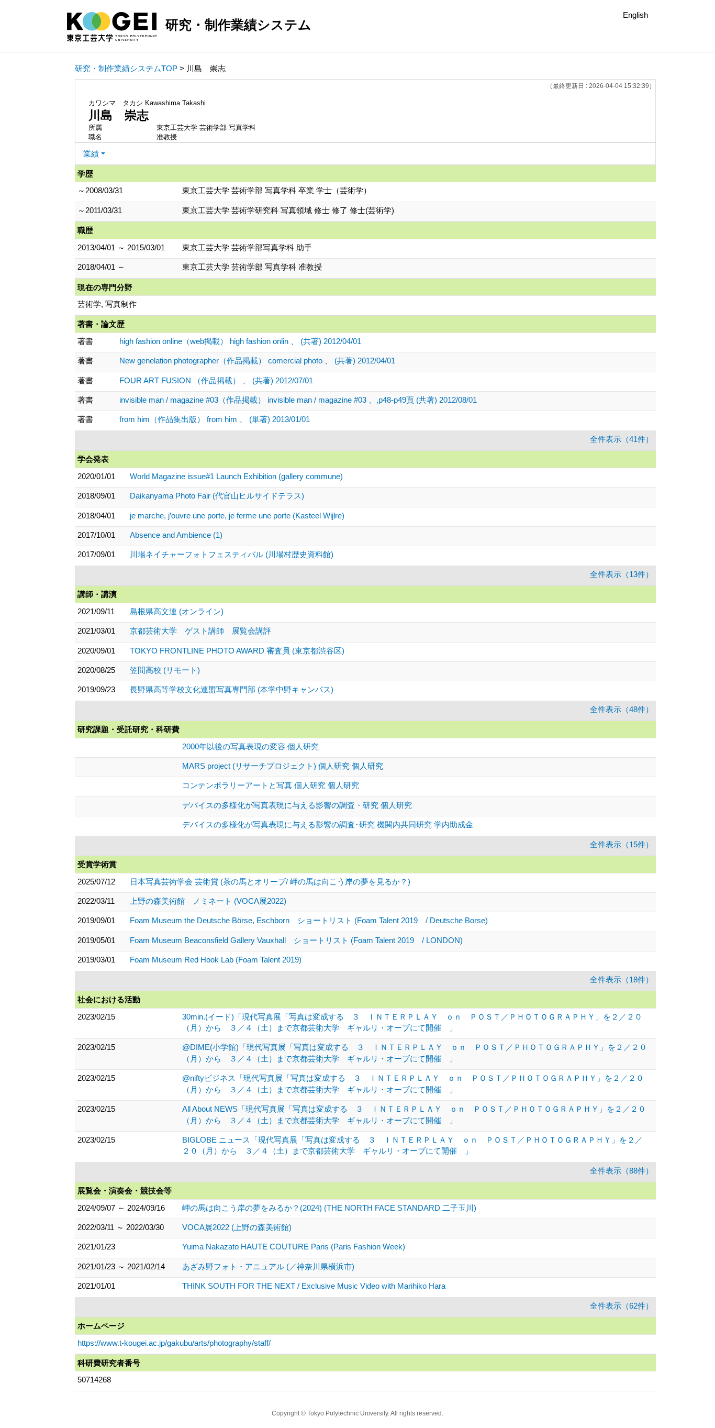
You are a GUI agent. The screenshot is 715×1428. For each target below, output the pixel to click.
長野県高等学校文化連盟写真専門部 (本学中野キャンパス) (231, 689)
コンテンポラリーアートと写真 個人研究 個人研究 (270, 785)
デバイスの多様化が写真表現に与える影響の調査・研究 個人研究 (297, 805)
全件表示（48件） (621, 709)
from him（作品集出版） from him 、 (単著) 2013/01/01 (214, 419)
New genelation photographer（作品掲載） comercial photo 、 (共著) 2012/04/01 (257, 360)
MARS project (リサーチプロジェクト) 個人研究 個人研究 (282, 765)
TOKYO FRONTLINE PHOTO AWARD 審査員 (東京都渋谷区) (237, 650)
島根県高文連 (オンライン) (177, 611)
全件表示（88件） (621, 1170)
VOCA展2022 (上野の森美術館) (237, 1227)
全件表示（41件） (621, 439)
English (635, 14)
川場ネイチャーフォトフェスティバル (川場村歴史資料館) (231, 554)
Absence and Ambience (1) (176, 534)
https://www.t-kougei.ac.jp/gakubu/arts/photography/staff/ (174, 1342)
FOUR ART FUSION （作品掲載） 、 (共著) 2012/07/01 (216, 380)
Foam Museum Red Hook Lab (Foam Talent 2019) (215, 959)
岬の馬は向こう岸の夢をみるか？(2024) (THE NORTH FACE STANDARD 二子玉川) (329, 1207)
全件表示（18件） (621, 979)
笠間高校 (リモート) (165, 670)
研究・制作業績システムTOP (126, 68)
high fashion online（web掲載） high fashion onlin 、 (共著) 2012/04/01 (240, 341)
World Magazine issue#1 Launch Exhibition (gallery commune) (236, 476)
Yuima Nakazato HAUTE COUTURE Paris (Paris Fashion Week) (293, 1246)
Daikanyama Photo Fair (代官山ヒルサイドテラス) (217, 495)
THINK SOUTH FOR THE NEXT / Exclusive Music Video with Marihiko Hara (313, 1285)
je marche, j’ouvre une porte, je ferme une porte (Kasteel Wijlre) (237, 515)
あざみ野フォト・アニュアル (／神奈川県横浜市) (268, 1266)
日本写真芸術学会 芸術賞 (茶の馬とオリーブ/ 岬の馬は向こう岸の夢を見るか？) (270, 881)
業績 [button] (91, 153)
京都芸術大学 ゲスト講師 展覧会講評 (200, 630)
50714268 (94, 1379)
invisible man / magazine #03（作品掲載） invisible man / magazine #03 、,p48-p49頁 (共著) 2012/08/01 (298, 399)
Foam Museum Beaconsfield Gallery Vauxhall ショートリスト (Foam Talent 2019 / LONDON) (296, 940)
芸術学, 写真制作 (107, 304)
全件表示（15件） (621, 844)
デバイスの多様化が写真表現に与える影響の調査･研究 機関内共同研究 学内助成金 (327, 824)
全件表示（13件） (621, 574)
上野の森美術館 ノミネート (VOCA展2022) (208, 900)
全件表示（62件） (621, 1305)
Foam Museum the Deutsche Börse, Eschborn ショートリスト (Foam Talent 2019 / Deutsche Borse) (309, 920)
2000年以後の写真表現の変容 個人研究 (250, 746)
